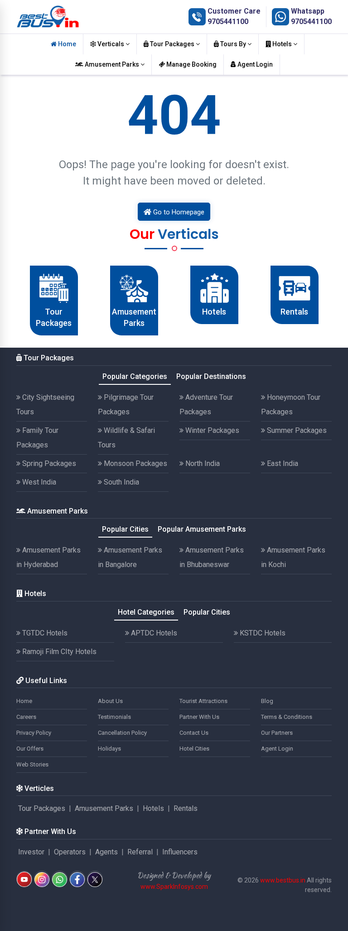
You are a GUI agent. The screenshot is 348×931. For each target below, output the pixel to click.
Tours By (233, 44)
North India (202, 463)
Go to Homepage (177, 212)
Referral (140, 852)
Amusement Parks (111, 64)
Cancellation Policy (122, 732)
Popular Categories (134, 376)
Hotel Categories (146, 612)
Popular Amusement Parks (202, 529)
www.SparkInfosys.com (174, 886)
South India (120, 482)
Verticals (111, 44)
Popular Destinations (211, 376)
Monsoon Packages (134, 463)
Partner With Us (199, 716)
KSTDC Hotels (261, 633)
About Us (110, 701)
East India (281, 463)
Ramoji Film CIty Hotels (58, 651)
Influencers (180, 852)
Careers (26, 716)
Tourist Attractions (203, 701)
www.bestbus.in (282, 880)
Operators (70, 852)
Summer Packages (296, 430)
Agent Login (254, 64)
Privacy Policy (33, 732)
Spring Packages (48, 463)
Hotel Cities (194, 748)
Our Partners (277, 732)
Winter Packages (211, 430)
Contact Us (193, 732)
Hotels (282, 44)
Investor (31, 852)
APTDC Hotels (153, 633)
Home (66, 44)
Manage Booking (191, 64)
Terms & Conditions (286, 716)
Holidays (109, 748)
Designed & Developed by (174, 875)
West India (38, 482)
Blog (267, 701)
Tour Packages (172, 44)
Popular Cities (125, 529)
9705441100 (228, 21)
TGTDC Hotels (44, 633)
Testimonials (114, 716)
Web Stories (32, 764)
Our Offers (30, 748)
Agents (106, 852)
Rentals (186, 808)
